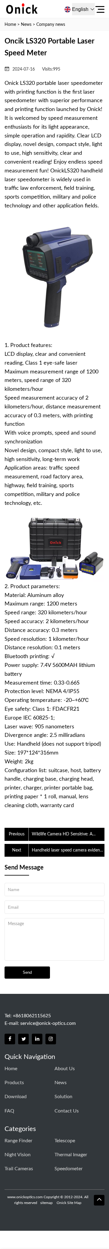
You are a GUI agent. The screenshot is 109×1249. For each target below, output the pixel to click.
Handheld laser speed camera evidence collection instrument (68, 851)
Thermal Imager (70, 1154)
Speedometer (68, 1168)
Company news (50, 25)
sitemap (46, 1203)
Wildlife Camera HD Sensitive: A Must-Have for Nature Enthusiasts (64, 835)
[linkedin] (37, 1039)
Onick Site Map (69, 1203)
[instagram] (50, 1039)
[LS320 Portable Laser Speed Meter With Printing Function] (54, 328)
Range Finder (18, 1140)
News (26, 25)
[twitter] (23, 1039)
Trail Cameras (19, 1168)
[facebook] (10, 1039)
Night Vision (18, 1154)
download (16, 1096)
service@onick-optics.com (48, 1023)
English (80, 9)
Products (14, 1082)
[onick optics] (38, 9)
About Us (64, 1068)
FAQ (9, 1110)
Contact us (66, 1110)
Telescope (64, 1140)
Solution (63, 1096)
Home (10, 25)
